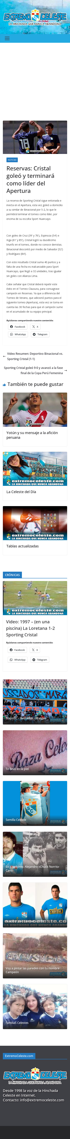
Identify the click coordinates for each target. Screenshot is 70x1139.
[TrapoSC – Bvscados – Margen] (35, 701)
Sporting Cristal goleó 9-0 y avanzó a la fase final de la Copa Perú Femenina (33, 370)
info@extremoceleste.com (42, 1100)
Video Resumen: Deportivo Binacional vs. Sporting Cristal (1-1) (35, 356)
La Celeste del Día (21, 491)
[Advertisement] (35, 80)
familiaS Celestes (17, 1023)
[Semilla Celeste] (35, 803)
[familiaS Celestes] (35, 1006)
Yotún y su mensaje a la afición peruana (32, 435)
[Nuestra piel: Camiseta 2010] (35, 905)
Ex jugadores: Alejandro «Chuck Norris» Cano (32, 868)
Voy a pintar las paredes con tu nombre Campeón (32, 970)
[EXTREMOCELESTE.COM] (35, 1065)
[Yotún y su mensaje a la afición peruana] (35, 395)
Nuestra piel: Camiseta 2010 (24, 921)
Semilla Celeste (16, 820)
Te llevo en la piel (17, 769)
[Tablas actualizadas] (35, 509)
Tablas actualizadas (22, 546)
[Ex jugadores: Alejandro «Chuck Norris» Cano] (35, 854)
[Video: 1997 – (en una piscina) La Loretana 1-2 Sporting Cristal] (35, 598)
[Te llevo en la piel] (35, 752)
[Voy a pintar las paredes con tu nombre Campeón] (35, 955)
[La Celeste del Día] (35, 454)
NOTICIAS (12, 160)
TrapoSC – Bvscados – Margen (26, 718)
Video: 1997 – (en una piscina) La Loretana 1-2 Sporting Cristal (30, 628)
